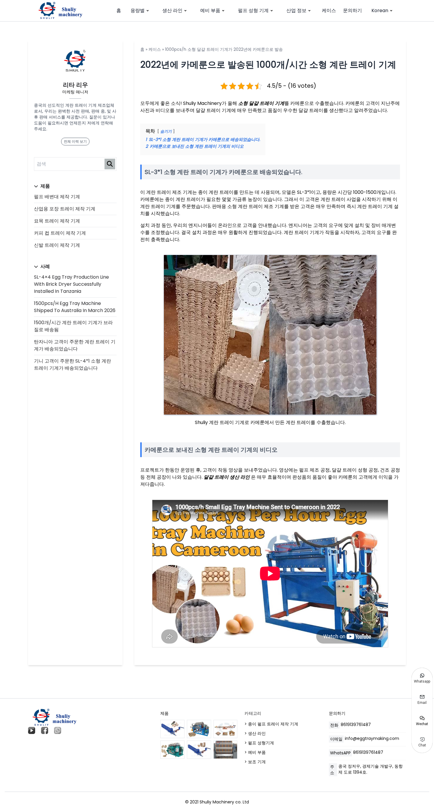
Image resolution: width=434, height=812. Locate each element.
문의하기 (352, 10)
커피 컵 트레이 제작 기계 (60, 233)
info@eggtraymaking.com (372, 738)
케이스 (329, 10)
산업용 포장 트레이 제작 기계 (64, 208)
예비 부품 (210, 10)
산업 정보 (296, 10)
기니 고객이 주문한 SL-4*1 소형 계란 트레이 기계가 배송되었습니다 (72, 364)
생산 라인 (172, 10)
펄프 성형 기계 (253, 10)
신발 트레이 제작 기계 (57, 245)
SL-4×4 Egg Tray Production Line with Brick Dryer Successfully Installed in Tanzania (71, 284)
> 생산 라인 (255, 733)
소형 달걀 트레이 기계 (261, 103)
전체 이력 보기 (75, 141)
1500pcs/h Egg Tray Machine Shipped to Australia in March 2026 (74, 307)
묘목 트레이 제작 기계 (57, 220)
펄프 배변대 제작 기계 (57, 196)
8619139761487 (356, 724)
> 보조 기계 (255, 762)
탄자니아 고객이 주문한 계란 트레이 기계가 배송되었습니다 (74, 345)
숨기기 (166, 131)
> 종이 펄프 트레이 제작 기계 (271, 724)
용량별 (137, 10)
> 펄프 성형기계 (259, 743)
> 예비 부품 (255, 752)
